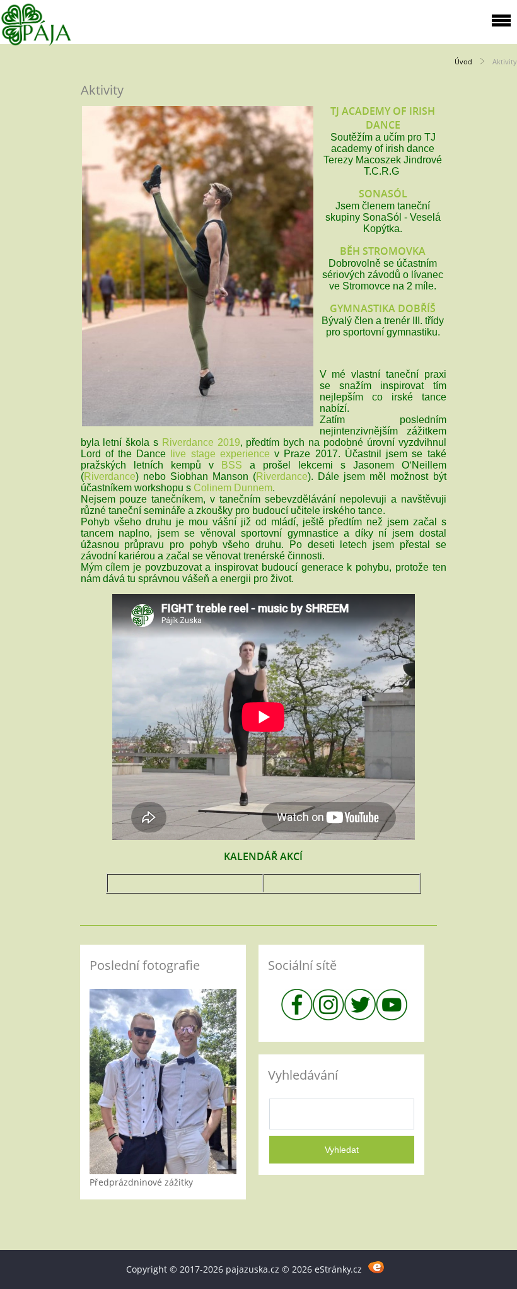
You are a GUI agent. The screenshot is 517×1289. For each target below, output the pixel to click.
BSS (231, 465)
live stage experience (219, 453)
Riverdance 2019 (201, 442)
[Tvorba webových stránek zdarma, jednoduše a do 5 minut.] (376, 1267)
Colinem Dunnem (233, 487)
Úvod (463, 61)
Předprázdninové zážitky (141, 1182)
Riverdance (110, 476)
